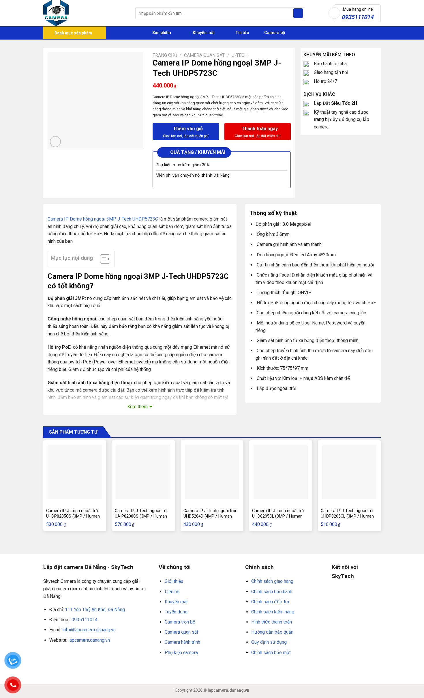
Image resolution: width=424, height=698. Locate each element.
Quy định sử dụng (269, 642)
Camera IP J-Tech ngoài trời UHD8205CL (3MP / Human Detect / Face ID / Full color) (278, 516)
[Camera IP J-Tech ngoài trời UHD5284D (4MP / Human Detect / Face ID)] (212, 472)
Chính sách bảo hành (271, 591)
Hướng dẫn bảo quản (272, 632)
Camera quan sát (181, 632)
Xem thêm (137, 406)
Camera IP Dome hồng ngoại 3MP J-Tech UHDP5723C (103, 219)
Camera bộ (274, 32)
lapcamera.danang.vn (89, 640)
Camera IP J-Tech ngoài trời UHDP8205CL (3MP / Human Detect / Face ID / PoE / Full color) (347, 518)
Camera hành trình (182, 642)
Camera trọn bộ (180, 622)
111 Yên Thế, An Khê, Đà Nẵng (95, 609)
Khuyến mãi (203, 32)
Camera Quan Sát (204, 55)
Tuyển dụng (176, 612)
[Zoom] (55, 141)
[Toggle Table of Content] (102, 259)
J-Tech (239, 55)
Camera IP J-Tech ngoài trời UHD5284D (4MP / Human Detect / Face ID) (209, 516)
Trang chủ (165, 55)
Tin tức (242, 32)
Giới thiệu (174, 581)
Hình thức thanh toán (271, 622)
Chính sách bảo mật (271, 652)
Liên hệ (172, 591)
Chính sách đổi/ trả (270, 601)
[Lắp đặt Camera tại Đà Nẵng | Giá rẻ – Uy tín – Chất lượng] (85, 13)
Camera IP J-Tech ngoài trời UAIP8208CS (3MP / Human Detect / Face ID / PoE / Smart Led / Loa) (141, 518)
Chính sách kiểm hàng (272, 612)
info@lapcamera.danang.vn (89, 629)
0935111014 (84, 619)
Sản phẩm (161, 32)
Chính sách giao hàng (272, 581)
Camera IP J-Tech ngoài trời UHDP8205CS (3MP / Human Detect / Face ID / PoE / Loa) (73, 516)
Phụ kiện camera (181, 652)
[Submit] (298, 13)
